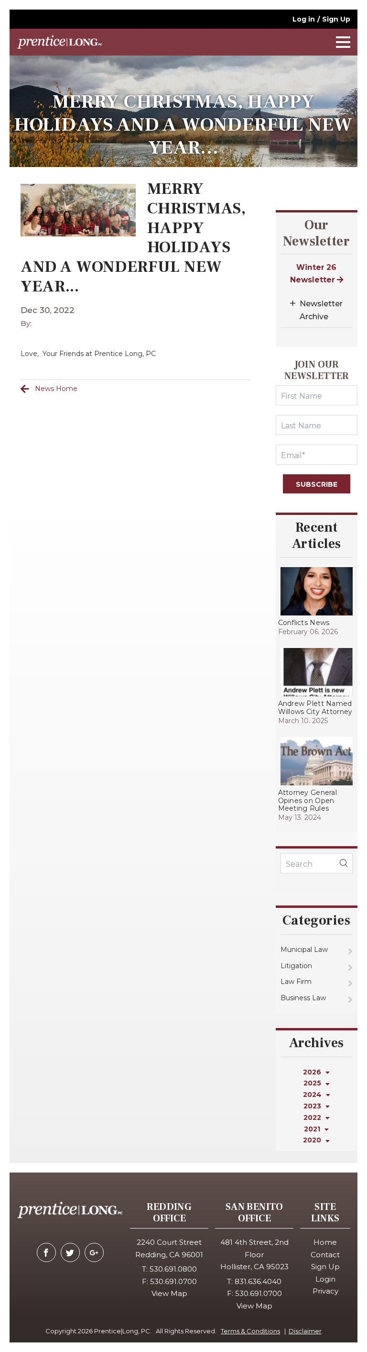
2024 (313, 1094)
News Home (56, 388)
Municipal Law (304, 949)
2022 (313, 1117)
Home (325, 1242)
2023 (313, 1106)
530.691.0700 (173, 1281)
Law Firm (296, 981)
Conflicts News (304, 622)
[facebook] (46, 1252)
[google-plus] (94, 1252)
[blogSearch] (343, 863)
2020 (313, 1140)
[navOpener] (343, 42)
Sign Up (336, 19)
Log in (303, 19)
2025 (313, 1083)
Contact (325, 1254)
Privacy (325, 1291)
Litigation (296, 965)
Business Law (303, 998)
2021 (313, 1129)
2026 (313, 1072)
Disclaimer (305, 1331)
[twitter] (70, 1252)
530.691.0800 (173, 1269)
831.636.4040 (258, 1281)
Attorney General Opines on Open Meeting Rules (307, 800)
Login (325, 1279)
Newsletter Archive (321, 310)
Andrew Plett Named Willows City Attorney (315, 707)
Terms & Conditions (250, 1331)
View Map (169, 1293)
